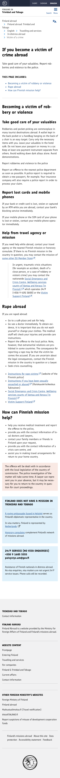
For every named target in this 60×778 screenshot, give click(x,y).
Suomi (34, 3)
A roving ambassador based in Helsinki (24, 513)
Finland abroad (9, 21)
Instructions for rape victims (23, 373)
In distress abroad (16, 34)
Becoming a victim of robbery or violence (29, 83)
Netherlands (11, 526)
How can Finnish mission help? (24, 90)
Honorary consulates (15, 532)
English (10, 30)
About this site (40, 736)
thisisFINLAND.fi (10, 714)
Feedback (47, 739)
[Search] (48, 9)
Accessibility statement (30, 739)
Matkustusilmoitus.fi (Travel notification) (21, 709)
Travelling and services (30, 30)
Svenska (43, 3)
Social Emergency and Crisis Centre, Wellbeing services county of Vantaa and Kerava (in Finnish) (32, 395)
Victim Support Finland (20, 401)
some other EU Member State (17, 258)
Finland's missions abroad (19, 736)
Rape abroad (14, 86)
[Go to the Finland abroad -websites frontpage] (4, 3)
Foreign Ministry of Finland (15, 699)
